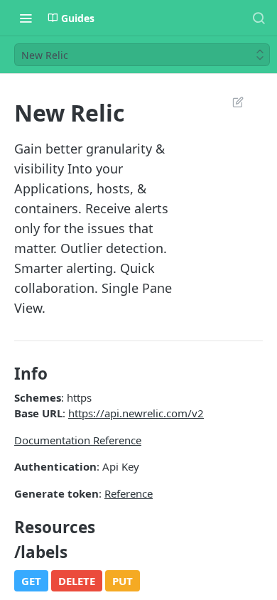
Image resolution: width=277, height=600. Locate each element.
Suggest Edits (231, 101)
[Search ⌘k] (258, 17)
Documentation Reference (77, 440)
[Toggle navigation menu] (25, 17)
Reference (128, 493)
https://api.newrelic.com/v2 (136, 413)
